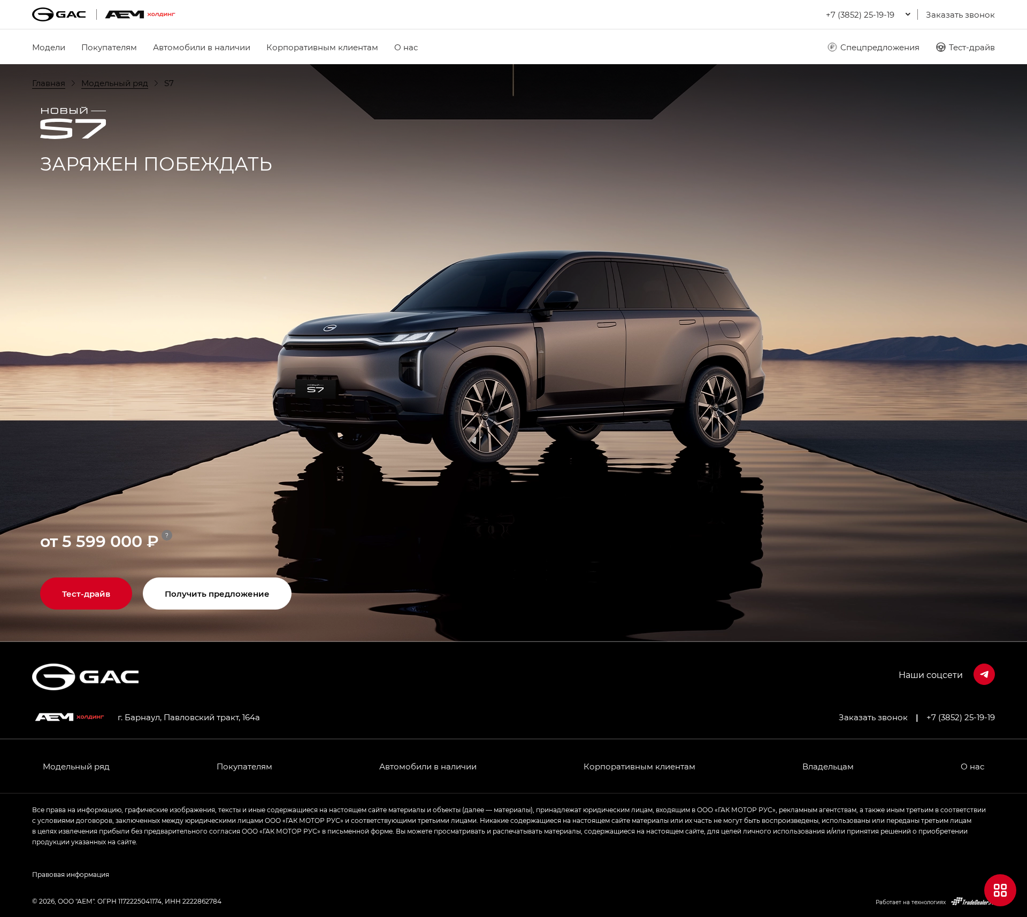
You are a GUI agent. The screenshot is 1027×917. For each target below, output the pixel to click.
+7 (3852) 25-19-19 (960, 717)
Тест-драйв (972, 47)
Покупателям (109, 47)
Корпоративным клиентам (322, 47)
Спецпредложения (879, 47)
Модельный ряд (76, 766)
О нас (406, 47)
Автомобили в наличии (201, 47)
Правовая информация (70, 874)
